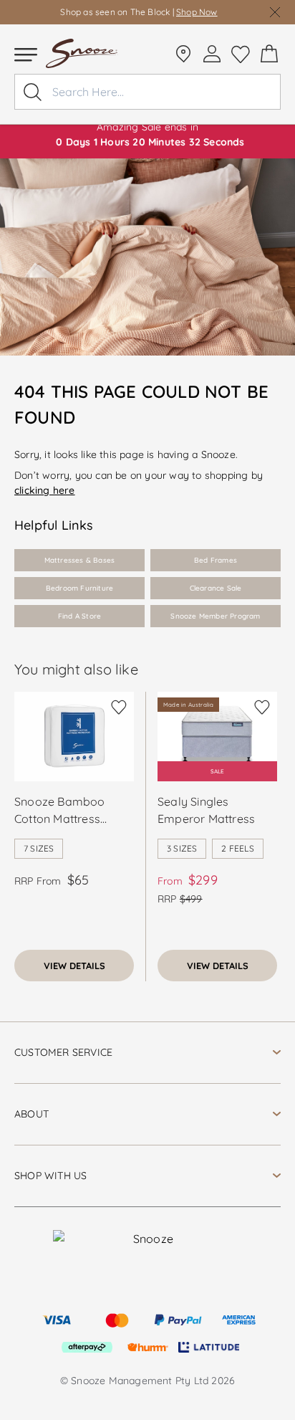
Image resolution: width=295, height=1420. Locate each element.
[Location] (183, 53)
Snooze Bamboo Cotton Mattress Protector (59, 810)
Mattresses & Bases (79, 560)
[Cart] (269, 53)
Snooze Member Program (215, 616)
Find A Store (79, 616)
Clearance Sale (216, 588)
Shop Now (197, 11)
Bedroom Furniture (79, 588)
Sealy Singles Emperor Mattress (206, 810)
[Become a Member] (211, 53)
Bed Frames (215, 560)
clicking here (44, 490)
